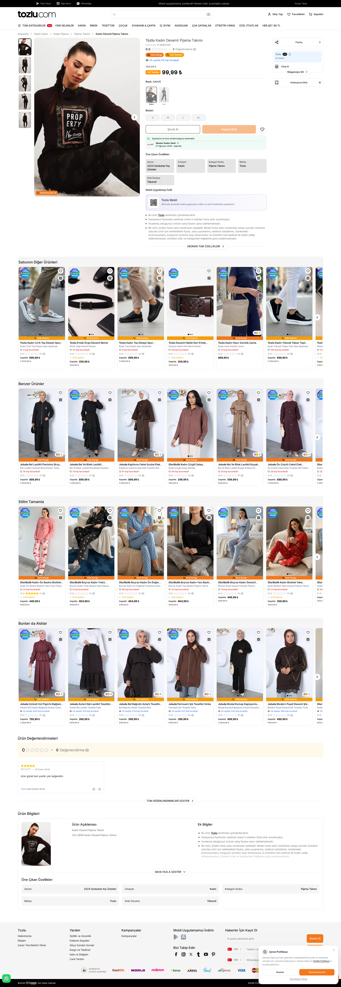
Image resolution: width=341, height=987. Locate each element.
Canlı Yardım (77, 959)
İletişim (22, 940)
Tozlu (161, 215)
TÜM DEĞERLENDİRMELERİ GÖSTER (168, 800)
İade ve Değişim (79, 954)
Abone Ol (315, 938)
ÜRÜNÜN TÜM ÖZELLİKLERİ (203, 246)
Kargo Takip (301, 3)
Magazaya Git (295, 71)
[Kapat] (334, 950)
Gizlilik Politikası (256, 983)
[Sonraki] (134, 117)
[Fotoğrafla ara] (208, 14)
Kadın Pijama (61, 33)
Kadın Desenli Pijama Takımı (112, 33)
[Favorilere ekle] (60, 271)
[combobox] (234, 949)
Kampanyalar (129, 935)
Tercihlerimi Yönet (298, 979)
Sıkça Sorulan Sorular (82, 945)
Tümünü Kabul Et (316, 972)
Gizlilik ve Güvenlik (80, 935)
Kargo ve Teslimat (80, 949)
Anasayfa (23, 33)
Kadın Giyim (41, 33)
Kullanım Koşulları (79, 940)
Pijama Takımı (82, 33)
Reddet (280, 972)
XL (198, 117)
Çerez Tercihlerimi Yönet (32, 945)
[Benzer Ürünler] (60, 278)
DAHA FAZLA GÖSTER (168, 871)
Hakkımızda (24, 935)
